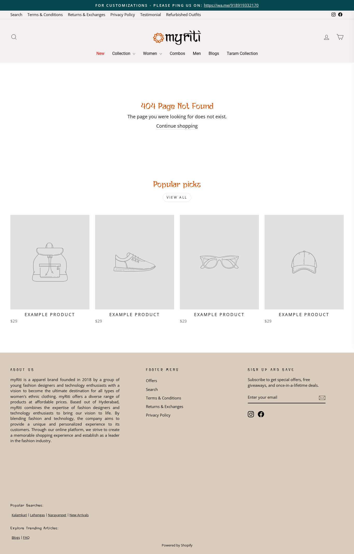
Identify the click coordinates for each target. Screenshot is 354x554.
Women (150, 53)
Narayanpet (57, 515)
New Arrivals (79, 515)
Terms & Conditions (45, 14)
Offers (151, 380)
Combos (177, 53)
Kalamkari (19, 515)
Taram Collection (242, 53)
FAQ (26, 537)
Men (197, 53)
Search (16, 14)
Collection (121, 53)
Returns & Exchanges (86, 14)
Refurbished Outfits (183, 14)
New (100, 53)
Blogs (214, 53)
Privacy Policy (122, 14)
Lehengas (37, 515)
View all (177, 197)
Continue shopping (177, 126)
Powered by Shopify (177, 545)
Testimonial (150, 14)
